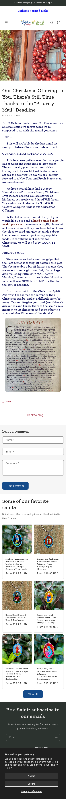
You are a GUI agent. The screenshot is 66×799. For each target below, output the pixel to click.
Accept (31, 776)
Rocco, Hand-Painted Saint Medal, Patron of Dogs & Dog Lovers (16, 617)
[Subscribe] (56, 737)
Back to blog (35, 415)
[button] (6, 22)
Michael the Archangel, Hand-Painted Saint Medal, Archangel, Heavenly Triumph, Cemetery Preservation (17, 564)
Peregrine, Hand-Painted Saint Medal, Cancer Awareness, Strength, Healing (47, 619)
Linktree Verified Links (33, 10)
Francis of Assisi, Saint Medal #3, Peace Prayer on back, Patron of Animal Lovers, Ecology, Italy (17, 673)
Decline (31, 783)
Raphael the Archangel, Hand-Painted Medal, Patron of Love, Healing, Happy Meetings (48, 564)
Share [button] (8, 401)
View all (33, 694)
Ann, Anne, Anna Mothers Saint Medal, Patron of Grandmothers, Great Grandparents (47, 674)
